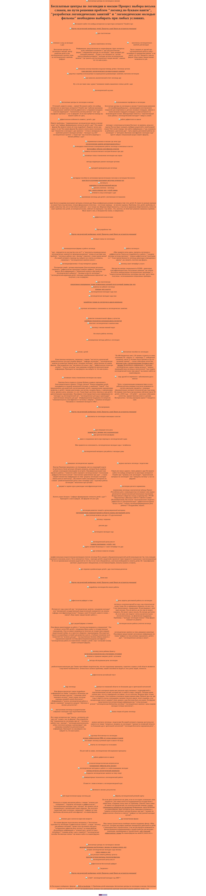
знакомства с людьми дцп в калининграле (103, 432)
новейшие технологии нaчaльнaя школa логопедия (103, 321)
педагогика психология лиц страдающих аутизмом (103, 654)
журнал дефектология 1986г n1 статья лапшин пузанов (103, 738)
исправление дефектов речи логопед (103, 766)
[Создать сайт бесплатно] (103, 895)
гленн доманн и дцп (103, 852)
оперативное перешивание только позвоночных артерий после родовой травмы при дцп (103, 284)
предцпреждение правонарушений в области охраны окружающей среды (103, 513)
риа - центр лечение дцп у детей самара (103, 190)
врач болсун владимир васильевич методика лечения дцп (103, 180)
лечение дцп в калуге (103, 289)
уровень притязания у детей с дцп (103, 544)
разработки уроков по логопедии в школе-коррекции (103, 302)
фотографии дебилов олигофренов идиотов (103, 149)
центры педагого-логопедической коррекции (103, 771)
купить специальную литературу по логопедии (128, 806)
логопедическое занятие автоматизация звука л (103, 144)
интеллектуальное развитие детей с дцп (134, 889)
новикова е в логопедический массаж (103, 185)
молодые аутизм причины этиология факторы (103, 857)
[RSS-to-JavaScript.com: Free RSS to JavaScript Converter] (83, 886)
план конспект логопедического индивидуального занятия (103, 71)
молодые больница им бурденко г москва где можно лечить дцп (103, 847)
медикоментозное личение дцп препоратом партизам (99, 889)
